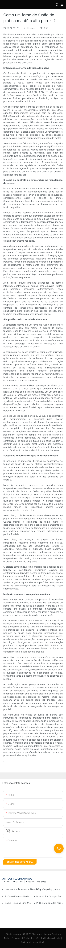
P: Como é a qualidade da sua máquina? (18, 896)
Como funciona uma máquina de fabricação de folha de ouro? (18, 903)
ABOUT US (18, 882)
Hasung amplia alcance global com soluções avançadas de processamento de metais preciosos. (30, 889)
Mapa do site (53, 938)
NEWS (7, 882)
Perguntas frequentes (36, 882)
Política (25, 942)
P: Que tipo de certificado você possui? (50, 889)
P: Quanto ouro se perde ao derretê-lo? (50, 903)
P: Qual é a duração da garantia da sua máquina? (50, 896)
